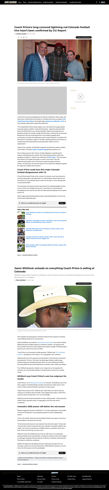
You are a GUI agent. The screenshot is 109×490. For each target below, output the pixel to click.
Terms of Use (55, 479)
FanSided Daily (86, 476)
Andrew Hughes (21, 34)
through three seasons (37, 383)
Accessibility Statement (24, 482)
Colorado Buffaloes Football (29, 255)
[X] (96, 2)
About (24, 2)
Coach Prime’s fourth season (45, 342)
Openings (40, 476)
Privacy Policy (41, 479)
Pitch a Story (21, 479)
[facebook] (99, 2)
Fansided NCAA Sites (75, 2)
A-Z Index (40, 482)
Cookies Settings (56, 482)
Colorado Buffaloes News (35, 2)
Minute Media (9, 485)
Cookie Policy (71, 479)
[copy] (26, 37)
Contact (53, 476)
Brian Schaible (20, 280)
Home (20, 2)
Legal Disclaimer (87, 479)
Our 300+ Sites (71, 476)
